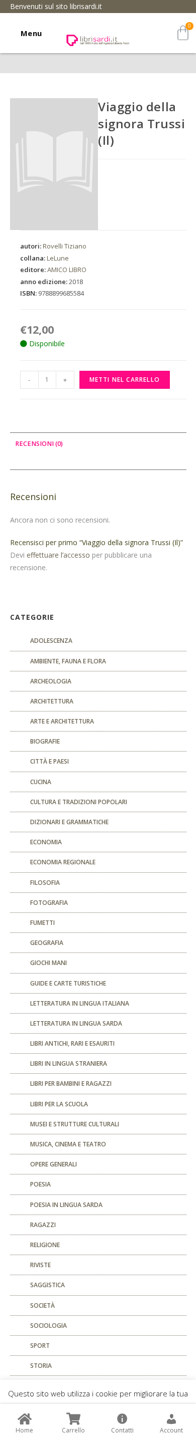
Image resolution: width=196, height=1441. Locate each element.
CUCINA (40, 782)
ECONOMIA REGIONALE (62, 862)
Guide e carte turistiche (68, 983)
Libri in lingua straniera (68, 1063)
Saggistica (47, 1285)
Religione (45, 1245)
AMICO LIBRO (66, 269)
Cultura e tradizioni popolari (78, 802)
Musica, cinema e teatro (68, 1144)
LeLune (58, 258)
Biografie (45, 741)
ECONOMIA (46, 842)
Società (42, 1305)
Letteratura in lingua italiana (79, 1003)
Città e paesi (49, 761)
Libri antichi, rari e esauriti (72, 1043)
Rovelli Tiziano (64, 246)
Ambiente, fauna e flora (68, 661)
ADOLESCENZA (51, 640)
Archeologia (50, 681)
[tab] (98, 444)
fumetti (42, 922)
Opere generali (53, 1164)
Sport (40, 1345)
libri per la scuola (59, 1104)
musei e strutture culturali (74, 1124)
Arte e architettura (62, 721)
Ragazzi (43, 1225)
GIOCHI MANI (48, 962)
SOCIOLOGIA (48, 1325)
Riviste (40, 1265)
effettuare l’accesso (58, 555)
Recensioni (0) (39, 443)
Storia (41, 1365)
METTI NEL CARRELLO (124, 379)
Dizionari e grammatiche (69, 822)
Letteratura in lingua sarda (76, 1023)
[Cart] (183, 33)
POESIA (40, 1184)
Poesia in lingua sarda (66, 1204)
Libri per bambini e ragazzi (71, 1083)
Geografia (46, 942)
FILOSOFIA (45, 882)
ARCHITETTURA (51, 701)
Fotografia (49, 902)
